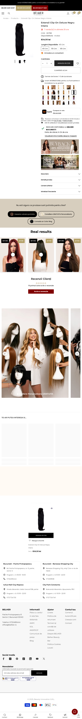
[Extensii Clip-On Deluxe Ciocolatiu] (53, 92)
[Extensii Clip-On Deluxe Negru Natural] (53, 97)
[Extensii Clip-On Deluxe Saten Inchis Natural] (58, 103)
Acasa (5, 18)
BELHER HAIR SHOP (8, 8)
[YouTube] (37, 658)
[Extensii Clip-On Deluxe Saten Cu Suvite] (53, 103)
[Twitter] (43, 658)
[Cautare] (9, 13)
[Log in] (68, 13)
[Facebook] (3, 658)
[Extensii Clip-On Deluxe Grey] (58, 92)
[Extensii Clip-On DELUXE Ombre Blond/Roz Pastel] (48, 97)
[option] (20, 39)
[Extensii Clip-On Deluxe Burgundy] (48, 92)
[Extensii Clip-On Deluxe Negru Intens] (41, 519)
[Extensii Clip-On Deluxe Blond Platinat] (43, 92)
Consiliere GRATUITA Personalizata (58, 214)
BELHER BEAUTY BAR (40, 8)
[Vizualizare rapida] (52, 508)
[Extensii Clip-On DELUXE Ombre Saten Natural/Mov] (74, 97)
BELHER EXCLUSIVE (23, 8)
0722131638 (50, 579)
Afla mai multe (57, 113)
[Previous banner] (5, 354)
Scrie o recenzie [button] (41, 291)
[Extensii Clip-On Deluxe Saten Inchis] (64, 103)
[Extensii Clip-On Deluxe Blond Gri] (69, 87)
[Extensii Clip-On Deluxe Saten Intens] (69, 103)
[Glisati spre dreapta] (77, 482)
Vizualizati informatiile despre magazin (61, 136)
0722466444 (12, 579)
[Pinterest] (17, 658)
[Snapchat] (30, 658)
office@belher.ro (9, 625)
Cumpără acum (60, 70)
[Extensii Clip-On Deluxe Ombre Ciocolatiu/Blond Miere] (58, 97)
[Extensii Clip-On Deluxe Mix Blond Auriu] (64, 92)
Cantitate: (45, 59)
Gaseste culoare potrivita (24, 214)
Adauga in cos (64, 63)
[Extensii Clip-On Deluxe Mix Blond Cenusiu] (69, 92)
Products (14, 18)
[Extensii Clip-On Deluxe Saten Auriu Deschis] (48, 103)
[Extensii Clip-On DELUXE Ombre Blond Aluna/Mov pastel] (43, 97)
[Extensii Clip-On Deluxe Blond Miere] (74, 87)
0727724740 (51, 597)
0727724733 (11, 597)
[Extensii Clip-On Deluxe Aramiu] (43, 87)
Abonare (39, 673)
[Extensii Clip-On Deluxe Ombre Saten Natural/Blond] (69, 97)
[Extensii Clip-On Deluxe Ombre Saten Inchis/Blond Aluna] (64, 97)
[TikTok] (23, 658)
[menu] (3, 13)
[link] (77, 63)
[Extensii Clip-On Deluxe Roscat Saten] (43, 103)
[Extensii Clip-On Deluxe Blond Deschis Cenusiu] (64, 87)
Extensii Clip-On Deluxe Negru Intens (39, 546)
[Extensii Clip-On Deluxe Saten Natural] (74, 103)
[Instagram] (10, 658)
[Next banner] (77, 354)
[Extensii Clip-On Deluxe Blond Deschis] (58, 87)
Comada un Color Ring (43, 221)
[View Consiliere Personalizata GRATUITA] (35, 353)
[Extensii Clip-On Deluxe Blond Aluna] (53, 87)
